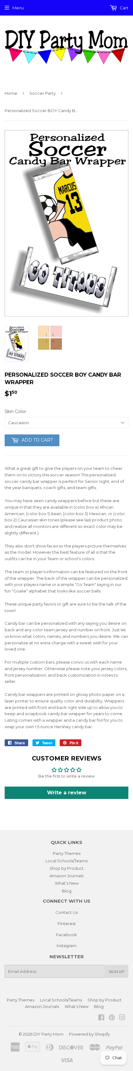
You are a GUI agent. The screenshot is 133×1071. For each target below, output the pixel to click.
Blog (66, 890)
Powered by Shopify (89, 1034)
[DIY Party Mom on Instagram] (122, 1018)
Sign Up (116, 971)
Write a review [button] (66, 793)
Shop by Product (66, 868)
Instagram (66, 945)
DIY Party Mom (48, 1034)
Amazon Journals (66, 875)
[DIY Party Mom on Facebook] (101, 1018)
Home (11, 93)
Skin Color (15, 411)
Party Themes (66, 853)
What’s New (67, 883)
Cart (123, 7)
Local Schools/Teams (66, 860)
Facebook (66, 934)
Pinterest (67, 923)
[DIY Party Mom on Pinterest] (112, 1018)
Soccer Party (42, 93)
